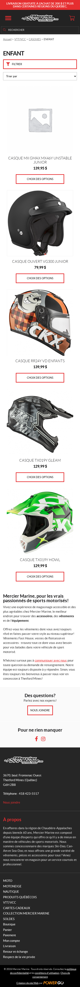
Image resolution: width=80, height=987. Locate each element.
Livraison (9, 946)
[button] (8, 18)
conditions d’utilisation (47, 973)
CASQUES (35, 39)
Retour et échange (15, 951)
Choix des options (40, 179)
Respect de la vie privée (19, 957)
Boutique (9, 924)
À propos (12, 819)
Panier (7, 930)
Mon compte (11, 940)
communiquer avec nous (51, 660)
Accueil (7, 39)
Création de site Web (27, 983)
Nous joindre (40, 710)
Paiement (9, 935)
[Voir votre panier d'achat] (72, 18)
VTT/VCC (20, 39)
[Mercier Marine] (40, 18)
